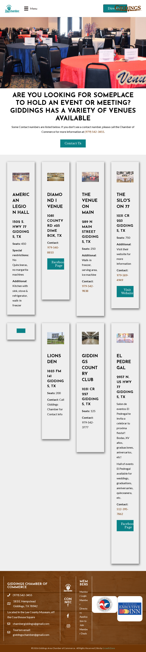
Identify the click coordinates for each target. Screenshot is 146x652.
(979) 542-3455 (94, 131)
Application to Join (83, 621)
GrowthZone (109, 648)
